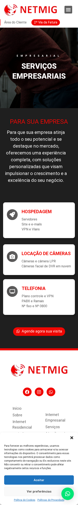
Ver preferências (39, 491)
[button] (72, 438)
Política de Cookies (24, 500)
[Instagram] (39, 392)
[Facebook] (27, 392)
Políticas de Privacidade (50, 500)
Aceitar (39, 480)
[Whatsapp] (51, 392)
